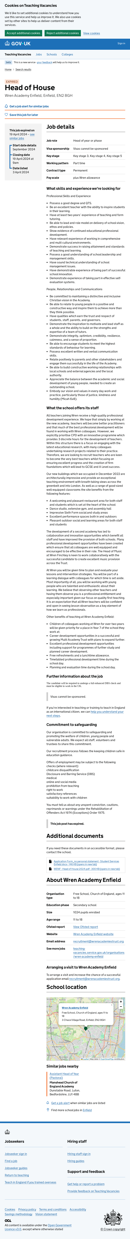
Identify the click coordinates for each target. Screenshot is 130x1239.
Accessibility (78, 1209)
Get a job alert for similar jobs (29, 106)
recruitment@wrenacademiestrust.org (98, 941)
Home (8, 69)
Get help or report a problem (85, 1184)
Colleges (67, 54)
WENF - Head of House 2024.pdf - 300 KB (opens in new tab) (87, 868)
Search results (23, 69)
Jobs (39, 54)
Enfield (87, 1110)
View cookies (91, 33)
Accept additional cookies (23, 33)
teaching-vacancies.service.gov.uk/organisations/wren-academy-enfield (98, 952)
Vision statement (46, 1214)
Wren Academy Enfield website (93, 934)
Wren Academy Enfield (75, 1007)
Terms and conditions (53, 1209)
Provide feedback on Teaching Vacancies (93, 1191)
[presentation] (85, 1029)
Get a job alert (60, 1103)
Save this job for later (24, 115)
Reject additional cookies (62, 33)
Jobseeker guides (16, 1168)
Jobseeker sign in (16, 1154)
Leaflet (86, 1059)
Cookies (10, 1209)
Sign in (121, 43)
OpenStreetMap (107, 1059)
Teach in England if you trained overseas (30, 1182)
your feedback (44, 62)
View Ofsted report (85, 927)
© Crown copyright (113, 1229)
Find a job (11, 1161)
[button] (86, 1029)
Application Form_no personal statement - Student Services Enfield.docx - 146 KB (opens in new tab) (86, 863)
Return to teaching (17, 1175)
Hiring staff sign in (79, 1154)
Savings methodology (18, 1214)
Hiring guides (75, 1161)
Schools (52, 54)
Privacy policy (27, 1209)
